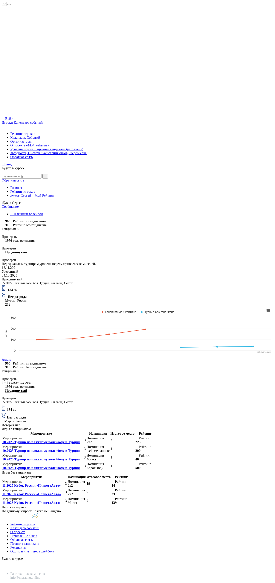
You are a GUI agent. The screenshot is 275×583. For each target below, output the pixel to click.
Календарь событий (28, 122)
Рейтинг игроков (22, 133)
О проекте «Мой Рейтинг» (29, 145)
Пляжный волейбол (28, 214)
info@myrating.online (25, 577)
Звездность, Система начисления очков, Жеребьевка (48, 153)
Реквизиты (18, 547)
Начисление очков (23, 536)
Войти (9, 118)
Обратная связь (21, 157)
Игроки (7, 122)
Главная (16, 187)
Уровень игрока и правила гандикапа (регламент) (46, 149)
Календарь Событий (25, 137)
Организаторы (21, 141)
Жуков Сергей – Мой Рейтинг (32, 195)
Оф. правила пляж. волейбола (32, 551)
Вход (8, 164)
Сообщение (11, 206)
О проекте (17, 532)
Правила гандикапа (24, 543)
